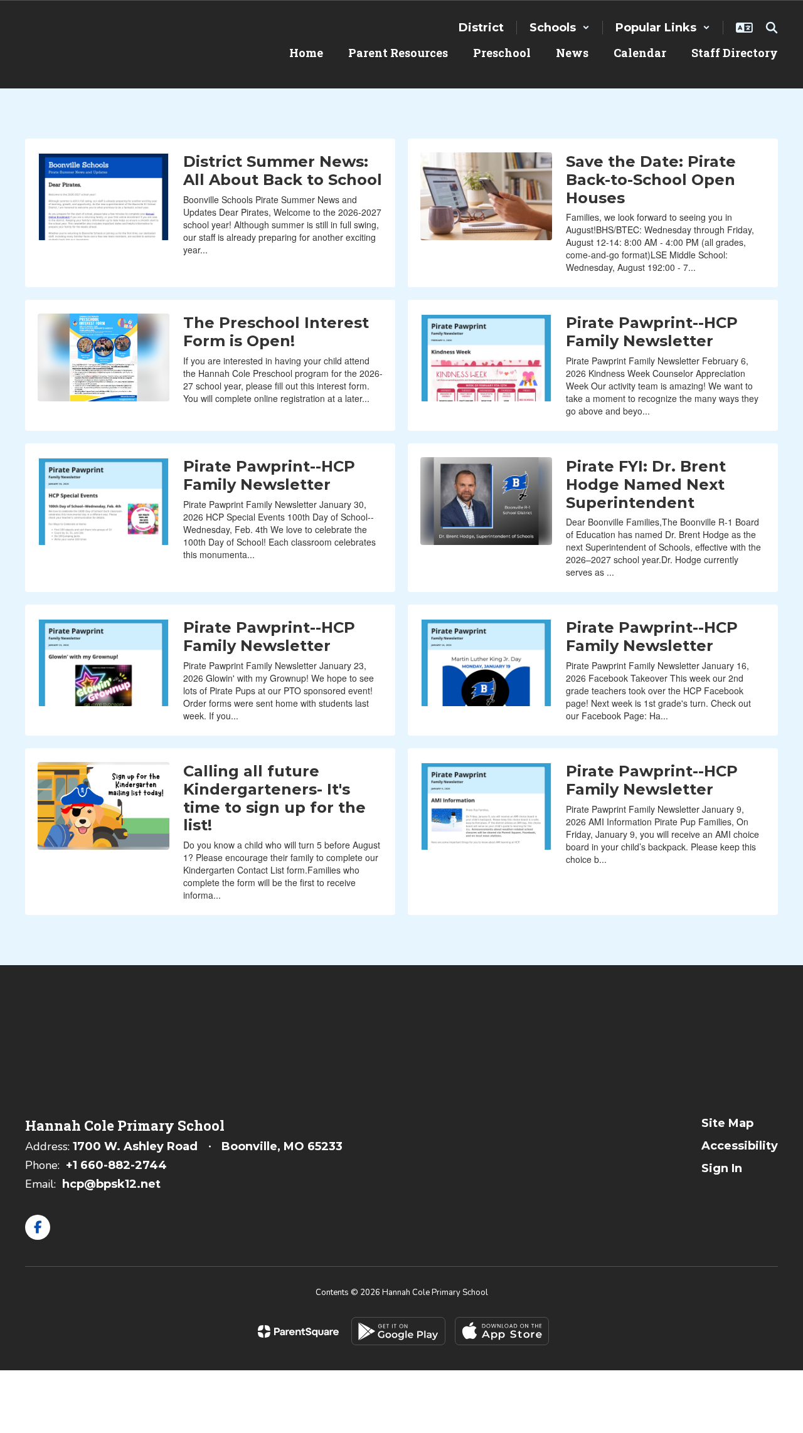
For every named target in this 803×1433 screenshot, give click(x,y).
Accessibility (739, 1146)
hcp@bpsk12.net (111, 1184)
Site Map (727, 1123)
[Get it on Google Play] (398, 1331)
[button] (559, 27)
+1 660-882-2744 (116, 1165)
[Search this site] (771, 27)
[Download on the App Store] (502, 1331)
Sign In (721, 1168)
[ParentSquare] (298, 1331)
